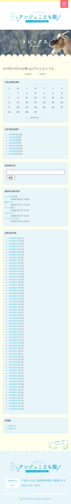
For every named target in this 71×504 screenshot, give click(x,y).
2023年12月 (15, 310)
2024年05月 (15, 296)
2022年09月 (15, 329)
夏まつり (9, 202)
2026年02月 (15, 254)
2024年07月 (15, 290)
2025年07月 (15, 265)
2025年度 (13, 151)
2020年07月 (15, 378)
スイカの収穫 (11, 196)
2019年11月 (14, 395)
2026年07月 (15, 241)
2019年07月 (15, 400)
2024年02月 (15, 304)
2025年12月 (15, 257)
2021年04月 (15, 365)
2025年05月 (15, 271)
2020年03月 (15, 384)
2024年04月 (15, 299)
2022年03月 (15, 343)
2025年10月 (15, 263)
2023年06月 (15, 318)
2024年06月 (15, 293)
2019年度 (13, 134)
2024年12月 (15, 282)
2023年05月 (15, 321)
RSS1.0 (12, 426)
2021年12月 (15, 348)
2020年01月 (15, 389)
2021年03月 (15, 367)
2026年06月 (15, 243)
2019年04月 (15, 409)
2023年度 (13, 145)
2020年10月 (15, 376)
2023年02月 (15, 326)
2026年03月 (15, 252)
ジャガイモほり (12, 218)
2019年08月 (15, 398)
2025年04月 (15, 274)
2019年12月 (15, 392)
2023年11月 (15, 312)
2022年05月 (15, 337)
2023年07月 (15, 315)
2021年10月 (15, 354)
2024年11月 (15, 285)
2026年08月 (15, 238)
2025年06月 (15, 268)
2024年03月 (15, 301)
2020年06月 (15, 381)
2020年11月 (15, 373)
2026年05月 (15, 246)
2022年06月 (15, 334)
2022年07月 (15, 332)
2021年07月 (15, 359)
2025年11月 (15, 260)
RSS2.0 (12, 428)
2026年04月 (15, 249)
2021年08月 (15, 356)
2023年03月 (15, 323)
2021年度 (13, 140)
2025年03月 (15, 276)
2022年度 (13, 143)
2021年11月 (14, 351)
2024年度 (13, 148)
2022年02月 (15, 345)
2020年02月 (15, 387)
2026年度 (13, 154)
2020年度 (13, 137)
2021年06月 (15, 362)
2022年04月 (15, 340)
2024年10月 (15, 288)
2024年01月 (15, 307)
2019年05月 (15, 406)
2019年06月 (15, 403)
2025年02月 (15, 279)
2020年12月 (15, 370)
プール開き (10, 207)
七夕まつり (10, 213)
